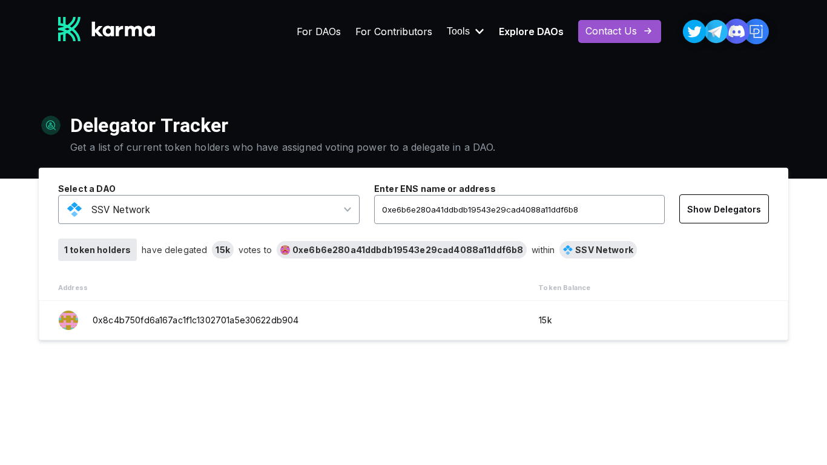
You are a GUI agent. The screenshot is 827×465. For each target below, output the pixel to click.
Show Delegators (724, 209)
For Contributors (393, 31)
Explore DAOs (531, 31)
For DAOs (319, 31)
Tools (458, 31)
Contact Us (611, 31)
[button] (201, 210)
